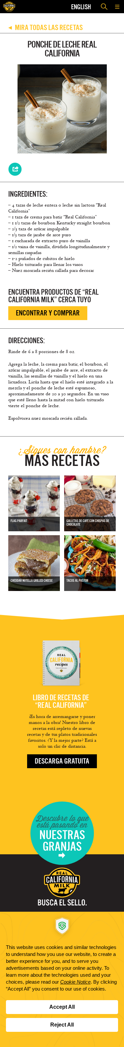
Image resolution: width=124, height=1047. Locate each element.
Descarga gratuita (62, 761)
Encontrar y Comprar (48, 313)
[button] (117, 6)
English (81, 7)
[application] (62, 979)
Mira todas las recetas (45, 27)
